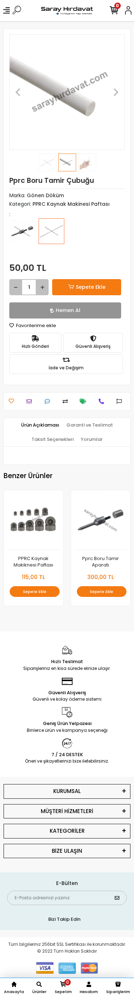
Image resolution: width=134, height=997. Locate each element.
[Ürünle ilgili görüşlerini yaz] (49, 401)
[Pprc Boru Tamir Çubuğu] (51, 236)
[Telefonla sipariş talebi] (103, 401)
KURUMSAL (67, 791)
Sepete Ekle (90, 287)
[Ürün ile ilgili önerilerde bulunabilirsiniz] (121, 401)
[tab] (40, 425)
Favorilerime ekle (35, 325)
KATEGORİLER (67, 831)
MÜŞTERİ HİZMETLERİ (67, 811)
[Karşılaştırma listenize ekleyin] (67, 401)
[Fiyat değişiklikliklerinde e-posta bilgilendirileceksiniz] (85, 401)
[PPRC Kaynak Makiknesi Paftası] (34, 522)
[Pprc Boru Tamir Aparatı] (22, 236)
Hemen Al (68, 310)
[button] (17, 92)
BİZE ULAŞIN (67, 851)
